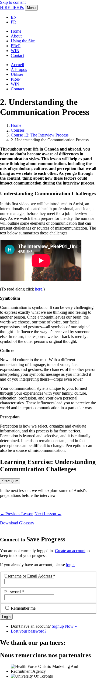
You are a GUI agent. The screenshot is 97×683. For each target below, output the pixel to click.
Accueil (17, 64)
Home (16, 31)
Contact (17, 55)
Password (14, 591)
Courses (18, 130)
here (38, 289)
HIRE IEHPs (12, 7)
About (16, 36)
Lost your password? (28, 631)
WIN (15, 50)
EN (14, 17)
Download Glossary (17, 523)
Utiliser (17, 74)
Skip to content (13, 2)
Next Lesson (47, 513)
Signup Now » (64, 626)
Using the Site (23, 41)
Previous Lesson (16, 513)
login (70, 564)
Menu (31, 8)
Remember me (23, 608)
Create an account (70, 550)
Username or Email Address (29, 576)
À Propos (19, 69)
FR (13, 22)
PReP (15, 45)
